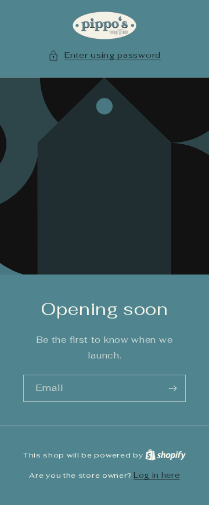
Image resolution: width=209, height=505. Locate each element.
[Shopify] (165, 455)
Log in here (157, 475)
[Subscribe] (172, 388)
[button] (104, 55)
